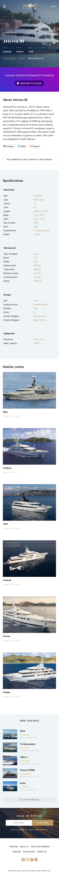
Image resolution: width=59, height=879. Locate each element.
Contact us (42, 851)
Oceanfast (6, 584)
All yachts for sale (29, 800)
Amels (5, 472)
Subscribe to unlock (30, 83)
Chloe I (24, 757)
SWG (22, 731)
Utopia (6, 692)
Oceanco (5, 528)
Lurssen (5, 416)
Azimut (22, 738)
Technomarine (28, 744)
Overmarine (24, 751)
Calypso (7, 467)
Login (53, 6)
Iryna (23, 783)
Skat (5, 411)
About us (24, 846)
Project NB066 (27, 770)
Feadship (7, 51)
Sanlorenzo (24, 764)
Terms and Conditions (40, 846)
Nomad (7, 580)
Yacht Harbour (30, 7)
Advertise (13, 846)
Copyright (16, 851)
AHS (5, 523)
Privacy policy (29, 851)
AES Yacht (23, 777)
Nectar (6, 636)
